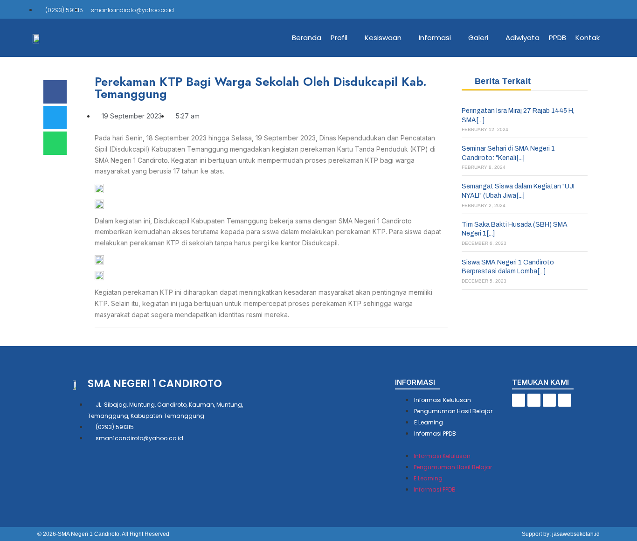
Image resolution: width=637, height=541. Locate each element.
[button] (453, 444)
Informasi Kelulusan (442, 400)
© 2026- (47, 534)
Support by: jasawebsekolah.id (561, 534)
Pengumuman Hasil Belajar (453, 411)
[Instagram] (580, 9)
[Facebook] (554, 9)
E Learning (428, 422)
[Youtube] (593, 9)
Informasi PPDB (435, 433)
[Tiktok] (567, 9)
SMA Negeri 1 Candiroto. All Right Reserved (113, 534)
